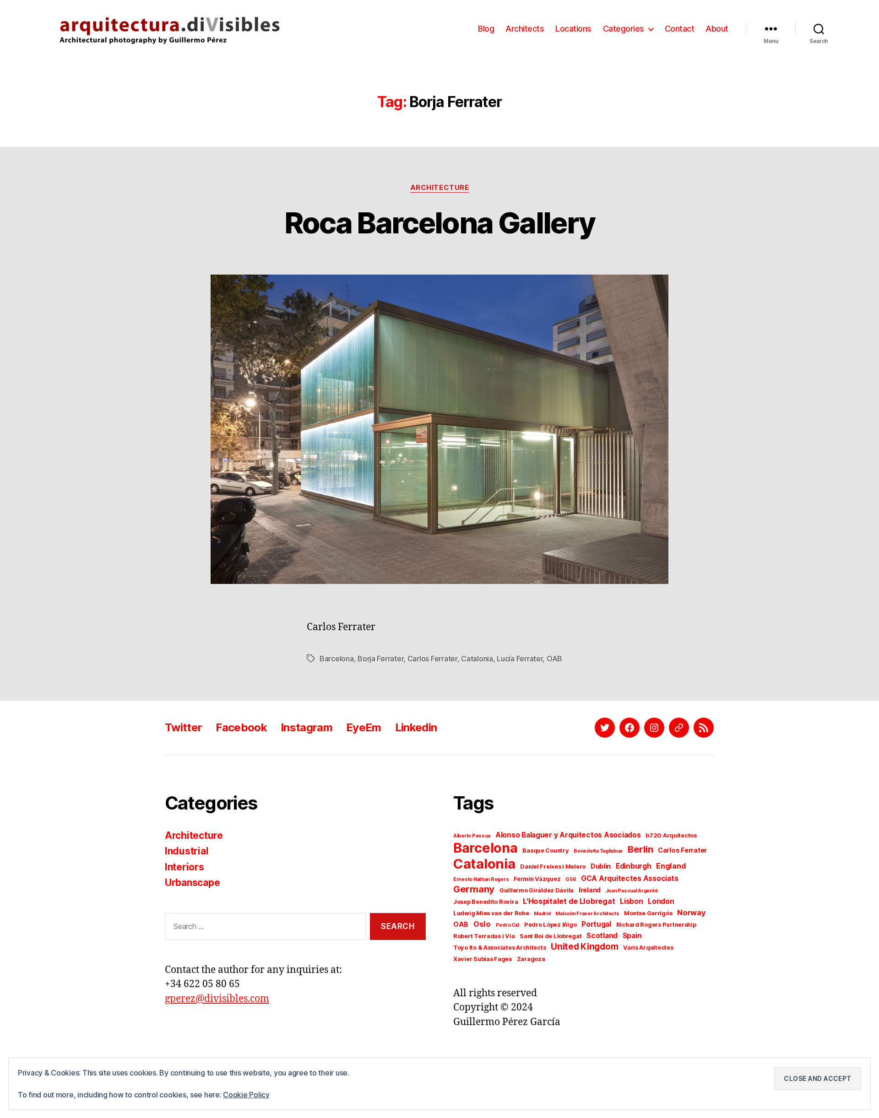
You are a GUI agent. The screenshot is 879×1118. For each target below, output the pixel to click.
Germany (473, 889)
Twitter (183, 727)
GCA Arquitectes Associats (629, 878)
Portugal (596, 924)
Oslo (482, 924)
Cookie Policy (246, 1094)
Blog (486, 28)
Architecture (439, 188)
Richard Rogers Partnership (656, 924)
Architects (524, 28)
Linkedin (416, 727)
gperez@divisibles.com (217, 999)
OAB (554, 658)
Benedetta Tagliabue (598, 851)
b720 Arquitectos (671, 835)
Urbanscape (192, 882)
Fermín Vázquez (537, 878)
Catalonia (477, 658)
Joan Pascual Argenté (632, 891)
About (716, 28)
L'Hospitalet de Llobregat (569, 901)
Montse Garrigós (648, 913)
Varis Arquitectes (648, 947)
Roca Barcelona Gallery (439, 222)
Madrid (542, 914)
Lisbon (631, 901)
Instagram (306, 727)
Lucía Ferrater (520, 658)
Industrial (186, 851)
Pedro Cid (508, 925)
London (661, 901)
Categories (623, 28)
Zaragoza (531, 959)
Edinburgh (633, 866)
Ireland (590, 890)
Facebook (241, 727)
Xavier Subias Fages (482, 959)
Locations (573, 28)
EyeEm (363, 727)
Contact (680, 28)
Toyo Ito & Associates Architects (499, 947)
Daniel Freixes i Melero (553, 866)
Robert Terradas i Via (484, 936)
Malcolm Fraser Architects (587, 914)
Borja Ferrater (380, 658)
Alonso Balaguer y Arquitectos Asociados (567, 835)
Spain (632, 935)
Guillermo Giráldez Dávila (536, 890)
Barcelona (337, 658)
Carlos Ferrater (432, 658)
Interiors (184, 867)
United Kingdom (584, 946)
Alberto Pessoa (471, 836)
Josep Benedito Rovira (485, 901)
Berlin (640, 849)
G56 (570, 879)
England (671, 865)
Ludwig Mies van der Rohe (491, 913)
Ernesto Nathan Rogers (481, 879)
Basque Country (545, 850)
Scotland (602, 935)
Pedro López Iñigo (550, 924)
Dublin (601, 866)
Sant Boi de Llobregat (550, 936)
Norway (691, 912)
